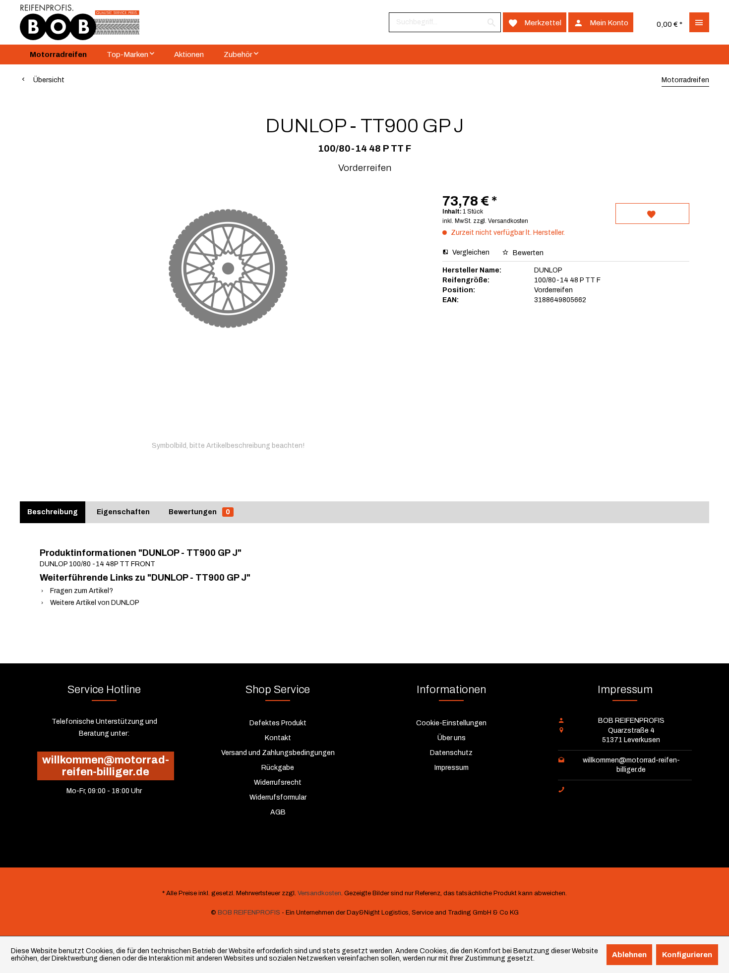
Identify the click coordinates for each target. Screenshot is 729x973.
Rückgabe (277, 767)
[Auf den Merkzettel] (652, 213)
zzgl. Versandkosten (500, 220)
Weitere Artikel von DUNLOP (94, 602)
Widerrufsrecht (278, 782)
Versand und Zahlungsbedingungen (278, 753)
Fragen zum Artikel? (81, 591)
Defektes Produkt (277, 723)
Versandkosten (319, 893)
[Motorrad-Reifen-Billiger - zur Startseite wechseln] (79, 22)
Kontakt (278, 738)
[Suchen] (491, 22)
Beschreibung (52, 512)
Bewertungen (199, 512)
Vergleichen (470, 252)
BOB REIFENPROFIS (249, 912)
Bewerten (527, 253)
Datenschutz (451, 753)
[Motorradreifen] (58, 54)
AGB (278, 812)
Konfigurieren (687, 955)
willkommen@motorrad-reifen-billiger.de (105, 766)
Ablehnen (629, 955)
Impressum (451, 767)
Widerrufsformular (277, 797)
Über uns (451, 738)
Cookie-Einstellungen (451, 723)
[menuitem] (445, 22)
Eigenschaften (123, 512)
